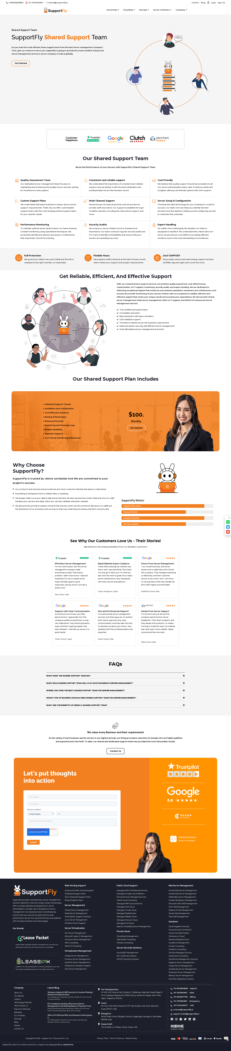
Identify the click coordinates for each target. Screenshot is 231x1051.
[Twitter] (185, 1019)
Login (213, 2)
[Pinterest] (194, 1019)
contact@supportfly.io (57, 2)
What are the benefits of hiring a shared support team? (76, 705)
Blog (203, 2)
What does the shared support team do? (68, 676)
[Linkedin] (189, 1019)
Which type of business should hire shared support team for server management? (91, 698)
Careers (195, 2)
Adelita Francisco (187, 837)
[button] (115, 675)
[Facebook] (172, 1019)
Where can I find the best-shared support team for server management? (85, 690)
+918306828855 (16, 2)
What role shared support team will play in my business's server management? (89, 683)
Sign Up (221, 2)
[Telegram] (181, 1019)
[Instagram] (176, 1019)
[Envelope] (228, 532)
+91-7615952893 (35, 2)
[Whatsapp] (228, 522)
